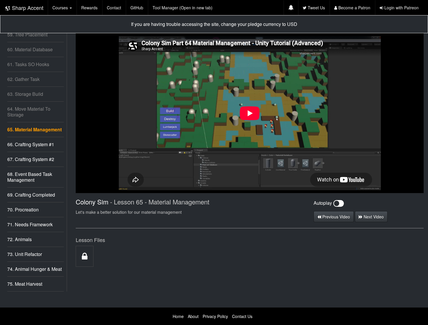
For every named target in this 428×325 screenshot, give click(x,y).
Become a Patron (353, 7)
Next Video (373, 217)
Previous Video (335, 217)
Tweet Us (316, 7)
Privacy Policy (215, 316)
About (193, 316)
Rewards (89, 7)
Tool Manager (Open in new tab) (183, 7)
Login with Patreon (401, 7)
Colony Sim (92, 201)
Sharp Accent (26, 7)
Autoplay (323, 202)
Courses (60, 7)
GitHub (136, 7)
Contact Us (242, 316)
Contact (114, 7)
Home (178, 316)
